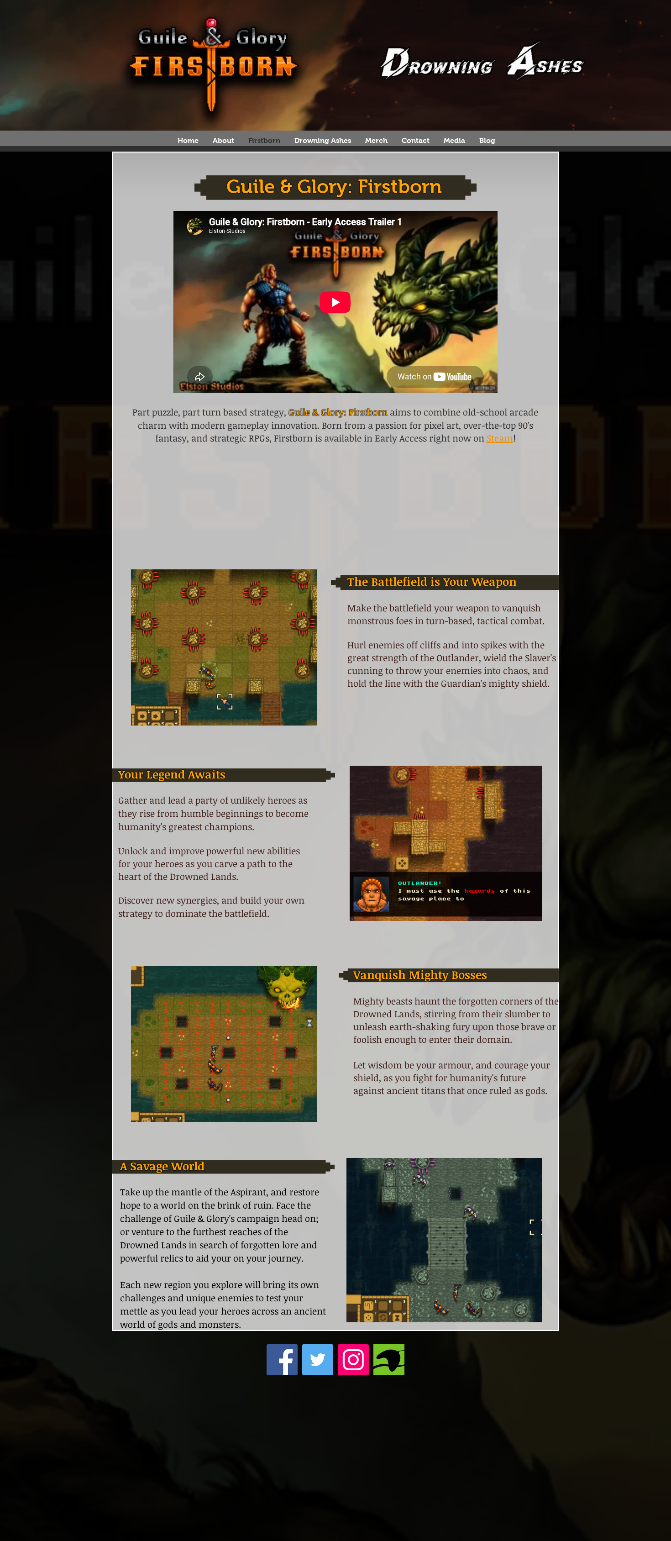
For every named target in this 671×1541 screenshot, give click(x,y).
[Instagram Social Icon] (353, 1359)
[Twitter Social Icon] (317, 1359)
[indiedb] (388, 1359)
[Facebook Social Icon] (282, 1359)
